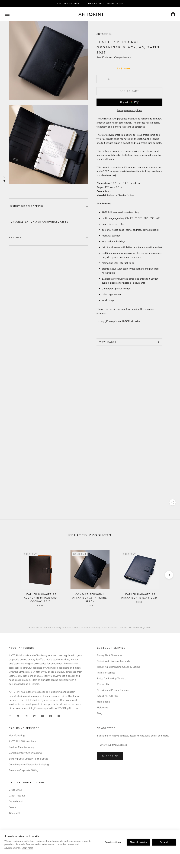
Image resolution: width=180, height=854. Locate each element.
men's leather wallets (57, 659)
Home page (103, 701)
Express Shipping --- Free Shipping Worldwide (90, 4)
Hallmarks (102, 707)
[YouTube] (42, 716)
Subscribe (110, 756)
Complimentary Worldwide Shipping (29, 764)
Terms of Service (106, 672)
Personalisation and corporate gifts (38, 222)
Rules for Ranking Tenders (111, 678)
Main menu (42, 627)
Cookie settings (113, 842)
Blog (99, 713)
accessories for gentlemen (47, 663)
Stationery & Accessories (64, 627)
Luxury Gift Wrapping (26, 206)
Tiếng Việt (14, 813)
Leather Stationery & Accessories (98, 627)
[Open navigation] (7, 14)
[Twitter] (18, 716)
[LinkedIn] (50, 716)
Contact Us (103, 684)
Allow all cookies (138, 842)
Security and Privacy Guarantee (114, 690)
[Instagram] (26, 716)
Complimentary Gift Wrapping (25, 753)
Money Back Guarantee (109, 655)
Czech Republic (17, 795)
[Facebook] (10, 716)
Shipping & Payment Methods (113, 661)
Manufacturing (17, 735)
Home (32, 627)
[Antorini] (90, 14)
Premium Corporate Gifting (23, 770)
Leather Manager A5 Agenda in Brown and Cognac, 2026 (40, 598)
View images (107, 342)
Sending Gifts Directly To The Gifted (28, 758)
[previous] (11, 575)
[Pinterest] (34, 716)
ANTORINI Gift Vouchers (22, 741)
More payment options (129, 110)
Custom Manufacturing (21, 747)
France (12, 807)
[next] (169, 575)
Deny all (164, 842)
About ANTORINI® (107, 696)
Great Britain (15, 790)
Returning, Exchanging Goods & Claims (118, 667)
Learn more (27, 848)
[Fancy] (58, 716)
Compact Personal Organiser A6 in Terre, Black (90, 598)
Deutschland (15, 801)
